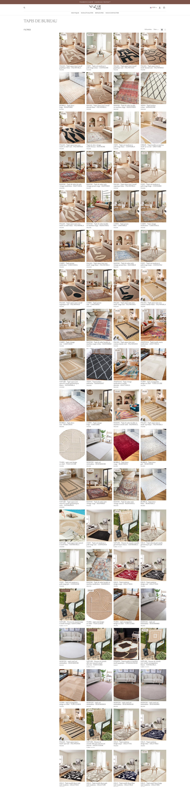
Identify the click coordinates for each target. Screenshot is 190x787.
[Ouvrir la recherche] (24, 7)
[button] (156, 29)
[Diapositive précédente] (62, 48)
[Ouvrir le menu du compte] (160, 7)
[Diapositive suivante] (82, 48)
